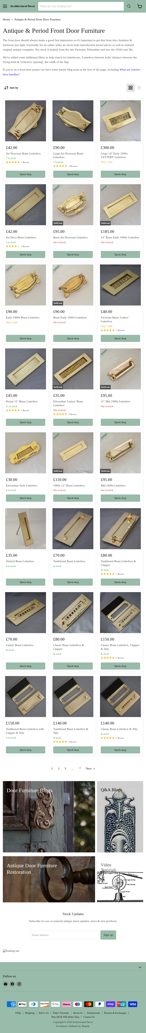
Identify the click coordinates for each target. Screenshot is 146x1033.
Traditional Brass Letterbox (69, 561)
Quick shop (26, 174)
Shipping (30, 1012)
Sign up (108, 935)
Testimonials (93, 1012)
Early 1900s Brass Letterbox (23, 317)
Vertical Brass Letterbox (20, 561)
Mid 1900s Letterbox (113, 485)
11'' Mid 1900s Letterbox (115, 401)
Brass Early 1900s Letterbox (70, 317)
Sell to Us (44, 1012)
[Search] (129, 6)
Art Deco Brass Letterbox (21, 237)
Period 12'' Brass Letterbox (22, 401)
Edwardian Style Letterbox (21, 485)
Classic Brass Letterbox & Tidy (119, 729)
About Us (78, 1012)
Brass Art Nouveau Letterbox (70, 237)
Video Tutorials (61, 1012)
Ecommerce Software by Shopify (73, 1026)
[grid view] (130, 88)
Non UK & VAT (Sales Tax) (65, 1016)
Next (89, 768)
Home (6, 19)
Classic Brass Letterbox (20, 645)
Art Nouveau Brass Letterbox (23, 153)
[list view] (139, 88)
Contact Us (89, 1016)
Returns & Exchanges (115, 1012)
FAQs (18, 1012)
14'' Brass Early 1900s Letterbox (120, 237)
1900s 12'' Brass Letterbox (69, 485)
